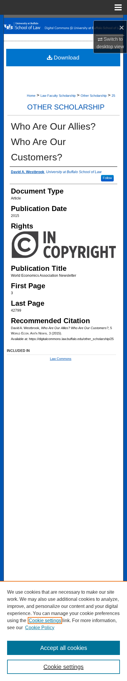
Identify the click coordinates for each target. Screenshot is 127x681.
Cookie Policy (39, 627)
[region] (63, 631)
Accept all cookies (63, 648)
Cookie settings (45, 620)
